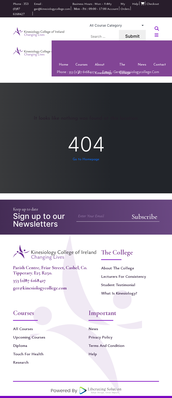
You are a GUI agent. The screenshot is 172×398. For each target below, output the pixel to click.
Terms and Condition (106, 345)
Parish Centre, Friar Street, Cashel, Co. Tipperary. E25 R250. (50, 270)
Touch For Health (28, 354)
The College (124, 66)
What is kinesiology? (119, 293)
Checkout (153, 3)
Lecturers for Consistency (123, 276)
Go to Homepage (86, 159)
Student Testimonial (118, 284)
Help (135, 3)
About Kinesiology (103, 66)
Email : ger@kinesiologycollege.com (130, 71)
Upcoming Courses (29, 337)
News (142, 64)
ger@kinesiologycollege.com (40, 288)
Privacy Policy (100, 337)
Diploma (20, 345)
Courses (81, 64)
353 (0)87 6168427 (29, 280)
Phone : (75, 71)
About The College (117, 268)
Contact (160, 64)
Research (21, 362)
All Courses (23, 328)
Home (63, 64)
